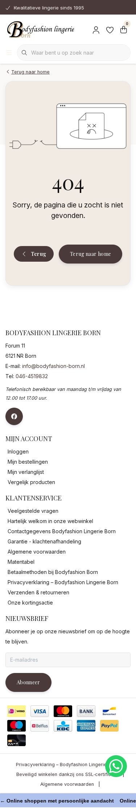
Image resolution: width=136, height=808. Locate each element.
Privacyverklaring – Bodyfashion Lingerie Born (67, 764)
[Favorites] (110, 29)
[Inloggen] (96, 29)
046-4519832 (32, 376)
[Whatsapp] (116, 766)
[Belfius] (39, 726)
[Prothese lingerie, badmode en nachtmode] (39, 29)
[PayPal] (109, 726)
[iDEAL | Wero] (16, 711)
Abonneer (28, 682)
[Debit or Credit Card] (16, 740)
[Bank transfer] (86, 711)
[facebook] (14, 416)
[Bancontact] (109, 711)
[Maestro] (16, 726)
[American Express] (86, 726)
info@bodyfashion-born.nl (53, 366)
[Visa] (39, 711)
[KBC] (63, 726)
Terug (38, 253)
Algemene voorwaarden (67, 784)
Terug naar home (90, 253)
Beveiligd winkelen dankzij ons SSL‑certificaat (67, 774)
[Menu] (9, 52)
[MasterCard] (63, 711)
